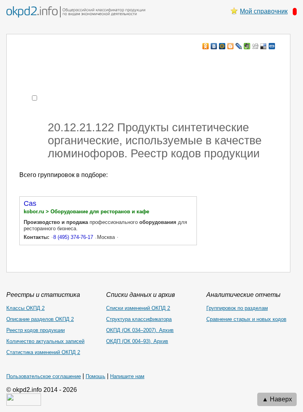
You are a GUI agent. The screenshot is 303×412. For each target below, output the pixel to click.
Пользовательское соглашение (43, 376)
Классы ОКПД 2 (25, 308)
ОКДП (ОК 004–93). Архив (137, 341)
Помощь (95, 376)
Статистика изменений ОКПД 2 (43, 352)
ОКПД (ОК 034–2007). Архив (140, 330)
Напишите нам (127, 376)
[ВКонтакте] (214, 46)
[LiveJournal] (239, 46)
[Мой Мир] (222, 46)
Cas (30, 203)
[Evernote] (247, 46)
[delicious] (264, 46)
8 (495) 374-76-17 (73, 237)
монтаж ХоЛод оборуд (98, 61)
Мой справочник (264, 11)
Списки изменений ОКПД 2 (138, 308)
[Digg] (255, 46)
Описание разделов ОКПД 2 (40, 319)
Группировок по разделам (237, 308)
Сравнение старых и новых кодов (246, 319)
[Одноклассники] (206, 46)
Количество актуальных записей (45, 341)
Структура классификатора (139, 319)
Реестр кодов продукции (35, 330)
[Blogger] (230, 46)
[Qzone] (272, 46)
